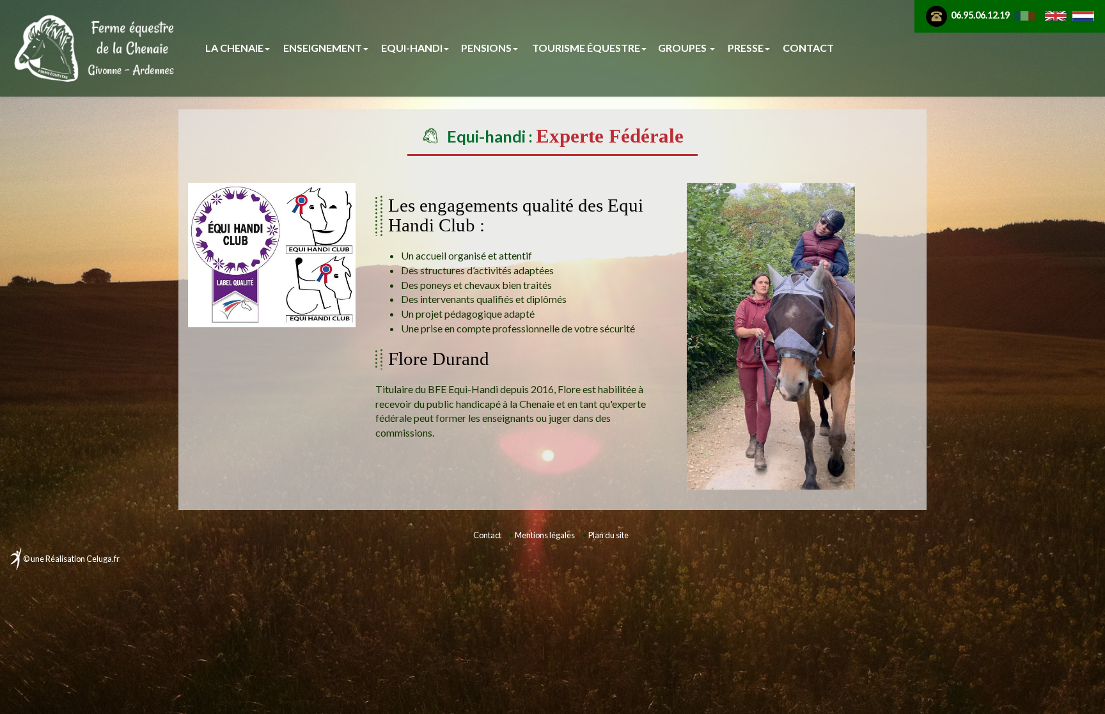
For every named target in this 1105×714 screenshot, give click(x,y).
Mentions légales (545, 535)
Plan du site (608, 535)
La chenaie (234, 48)
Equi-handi (412, 48)
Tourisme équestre (586, 48)
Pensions (486, 48)
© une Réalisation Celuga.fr (71, 559)
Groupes (683, 48)
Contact (808, 48)
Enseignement (322, 48)
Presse (746, 48)
